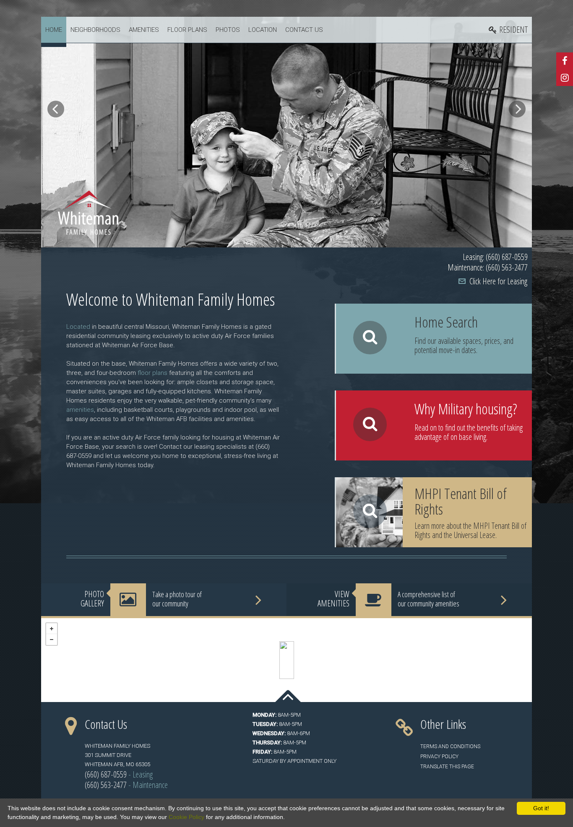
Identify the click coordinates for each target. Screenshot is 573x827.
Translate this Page (447, 767)
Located (78, 326)
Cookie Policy (186, 817)
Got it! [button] (541, 808)
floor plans (152, 373)
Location (262, 30)
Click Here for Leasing (498, 281)
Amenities (144, 30)
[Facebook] (564, 61)
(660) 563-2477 (106, 785)
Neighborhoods (95, 30)
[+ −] (286, 660)
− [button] (51, 639)
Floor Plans (187, 30)
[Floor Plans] (434, 339)
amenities (80, 410)
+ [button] (51, 628)
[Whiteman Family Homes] (286, 660)
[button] (55, 109)
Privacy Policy (439, 756)
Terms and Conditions (450, 746)
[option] (286, 132)
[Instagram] (564, 77)
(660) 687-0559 (106, 774)
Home (53, 30)
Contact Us (304, 30)
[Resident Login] (508, 30)
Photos (228, 30)
